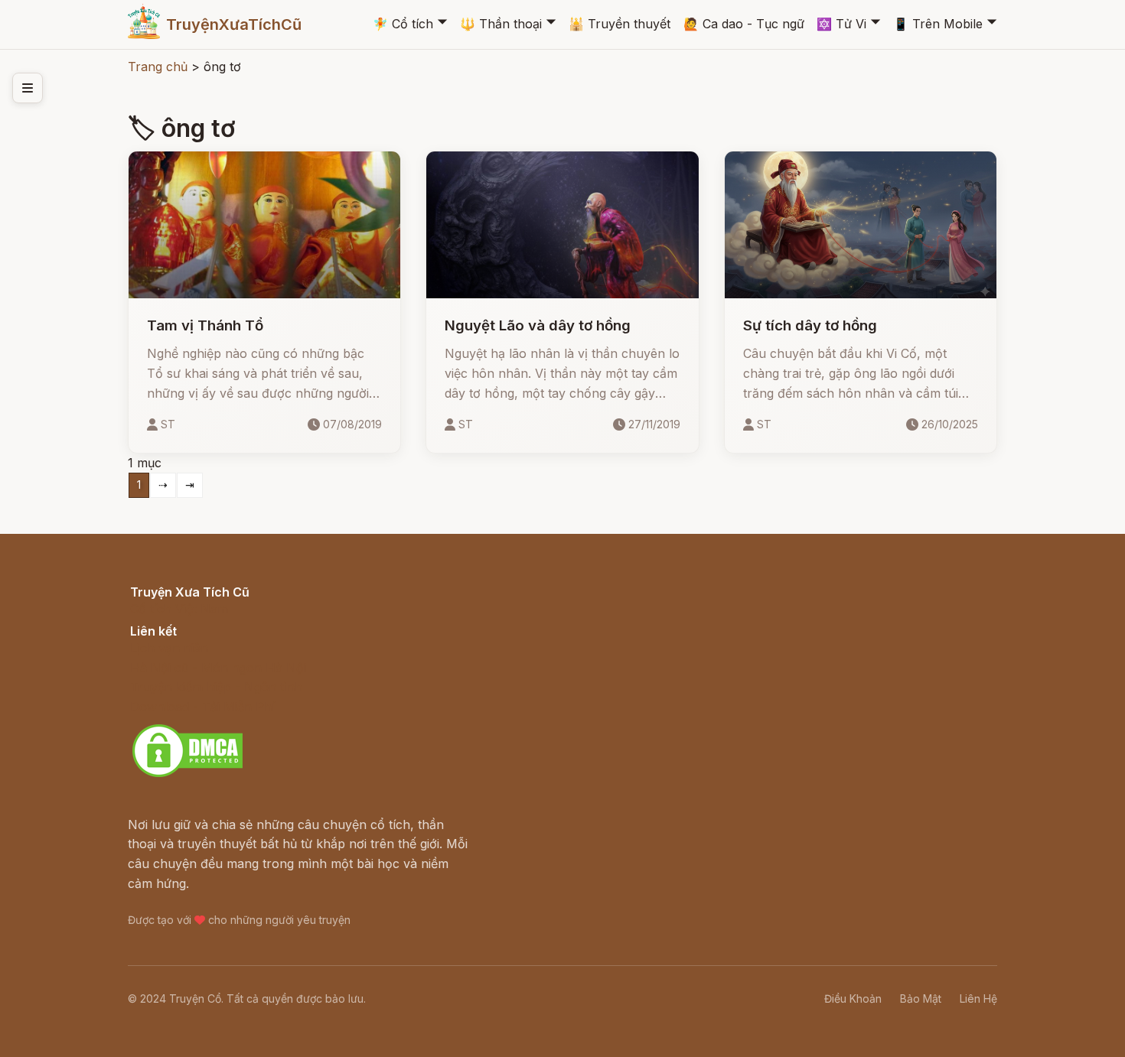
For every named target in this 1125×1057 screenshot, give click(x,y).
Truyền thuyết (619, 23)
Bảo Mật (920, 998)
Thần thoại (501, 23)
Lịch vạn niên (169, 647)
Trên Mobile (938, 23)
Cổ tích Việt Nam (179, 608)
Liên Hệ (978, 998)
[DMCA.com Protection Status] (187, 774)
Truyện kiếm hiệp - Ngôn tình (216, 686)
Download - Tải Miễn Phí (202, 706)
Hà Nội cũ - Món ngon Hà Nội (218, 667)
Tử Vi (841, 23)
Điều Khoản (853, 998)
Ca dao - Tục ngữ (743, 23)
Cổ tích (403, 23)
